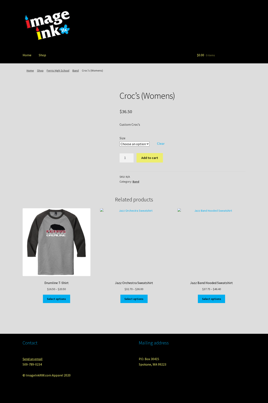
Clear (161, 143)
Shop (42, 55)
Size (122, 138)
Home (27, 55)
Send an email (33, 359)
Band (75, 70)
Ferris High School (58, 70)
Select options (56, 299)
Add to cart (149, 158)
